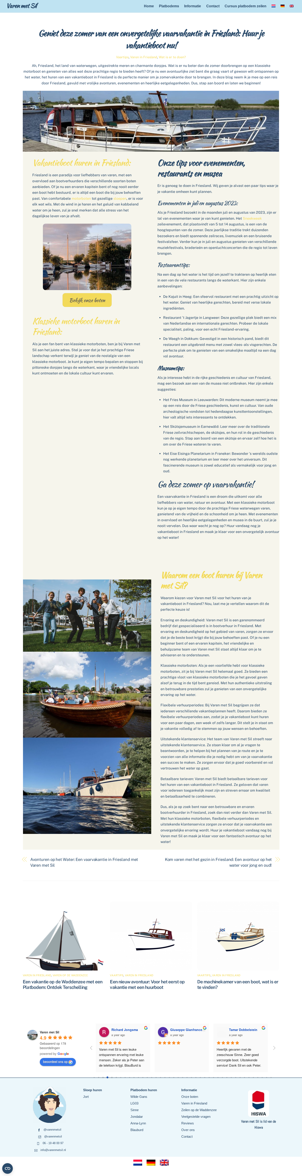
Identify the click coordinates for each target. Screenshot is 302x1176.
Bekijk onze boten (87, 300)
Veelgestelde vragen (195, 1116)
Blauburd (136, 1130)
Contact (213, 6)
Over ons (188, 1130)
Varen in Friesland (143, 57)
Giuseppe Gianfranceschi (189, 1029)
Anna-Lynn (138, 1123)
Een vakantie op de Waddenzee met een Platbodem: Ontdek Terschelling (62, 984)
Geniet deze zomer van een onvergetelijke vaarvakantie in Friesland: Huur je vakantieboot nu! (151, 39)
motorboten (81, 198)
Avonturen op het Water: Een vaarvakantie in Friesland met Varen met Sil (84, 862)
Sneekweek (252, 218)
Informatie (192, 6)
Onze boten (189, 1097)
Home (149, 6)
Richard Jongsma (124, 1029)
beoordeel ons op (55, 1061)
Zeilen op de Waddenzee (199, 1110)
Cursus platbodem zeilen (245, 6)
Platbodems (169, 6)
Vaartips (122, 57)
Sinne (134, 1110)
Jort (86, 1097)
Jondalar (136, 1116)
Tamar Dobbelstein (243, 1029)
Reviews (187, 1123)
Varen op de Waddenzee (70, 975)
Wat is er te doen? (172, 57)
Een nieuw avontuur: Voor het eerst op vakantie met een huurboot (147, 984)
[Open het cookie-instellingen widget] (7, 1168)
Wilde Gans (138, 1097)
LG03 (134, 1103)
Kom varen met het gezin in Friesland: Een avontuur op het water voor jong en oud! (218, 862)
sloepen (119, 198)
